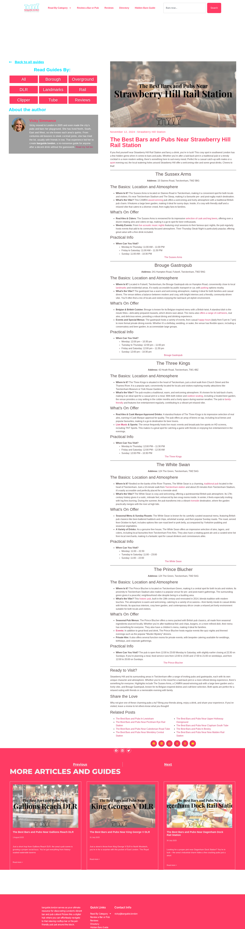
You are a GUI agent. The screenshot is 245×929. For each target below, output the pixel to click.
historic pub (145, 598)
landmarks (121, 288)
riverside (195, 500)
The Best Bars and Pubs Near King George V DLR (120, 832)
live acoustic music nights (151, 225)
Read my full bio (84, 147)
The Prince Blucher (173, 663)
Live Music (121, 424)
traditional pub (211, 483)
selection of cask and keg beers (201, 218)
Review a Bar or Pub (88, 8)
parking (204, 288)
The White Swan (173, 561)
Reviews (109, 8)
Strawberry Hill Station (151, 131)
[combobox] (184, 8)
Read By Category (58, 8)
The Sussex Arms (173, 257)
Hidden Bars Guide (145, 8)
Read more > (18, 862)
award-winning (155, 200)
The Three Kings (173, 456)
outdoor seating (195, 396)
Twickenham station (175, 487)
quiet (112, 162)
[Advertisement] (122, 37)
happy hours (204, 320)
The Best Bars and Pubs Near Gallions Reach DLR (43, 832)
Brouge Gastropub (173, 355)
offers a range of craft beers (213, 313)
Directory (124, 8)
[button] (154, 743)
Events (119, 630)
